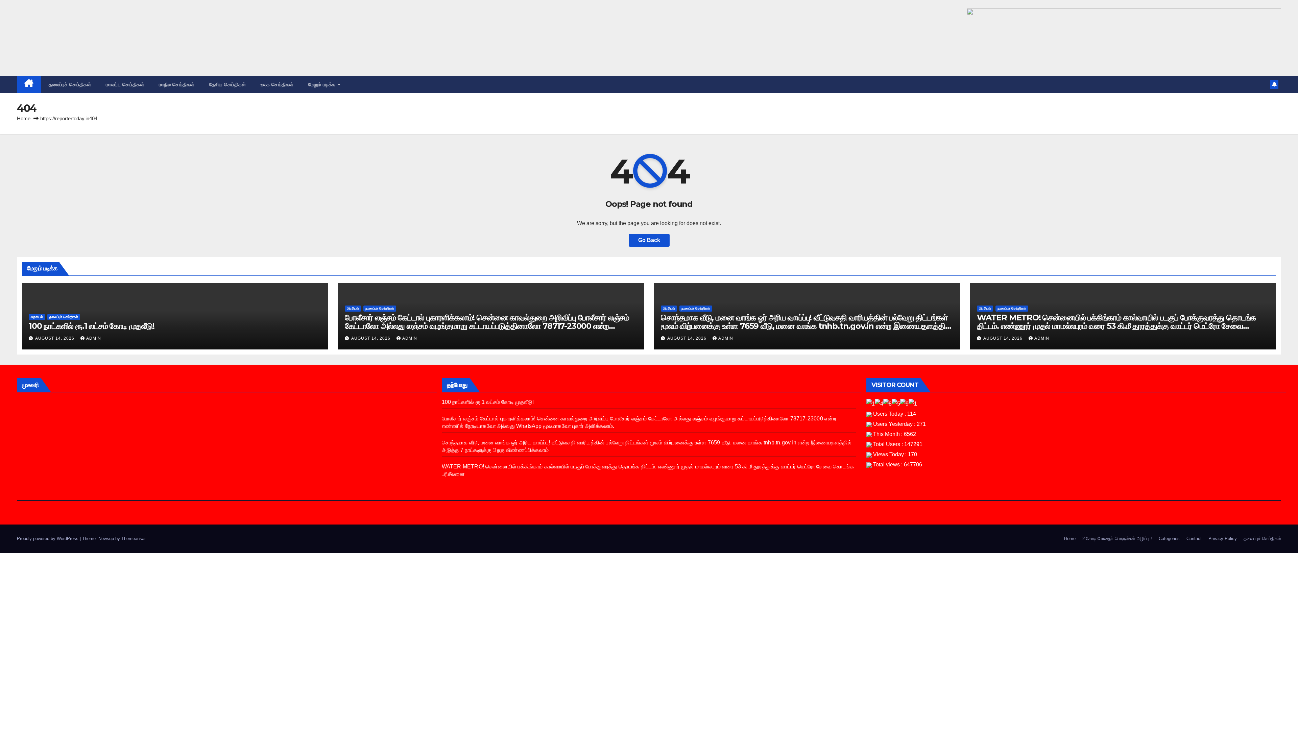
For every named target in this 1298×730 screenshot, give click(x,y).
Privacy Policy (1222, 538)
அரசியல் (37, 317)
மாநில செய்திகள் (176, 84)
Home (23, 118)
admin (93, 338)
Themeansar (133, 538)
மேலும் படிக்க (322, 84)
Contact (1194, 538)
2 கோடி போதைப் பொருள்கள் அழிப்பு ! (1117, 538)
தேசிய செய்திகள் (227, 84)
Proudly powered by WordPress (48, 538)
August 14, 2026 (55, 338)
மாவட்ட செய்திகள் (125, 84)
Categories (1169, 538)
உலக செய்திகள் (277, 84)
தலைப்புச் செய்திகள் (70, 84)
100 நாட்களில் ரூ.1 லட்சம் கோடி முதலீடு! (91, 326)
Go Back (649, 240)
